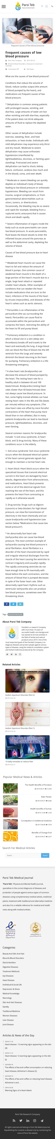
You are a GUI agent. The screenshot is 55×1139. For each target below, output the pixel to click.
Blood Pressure (15, 615)
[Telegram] (41, 1121)
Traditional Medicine (11, 1011)
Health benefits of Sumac (41, 809)
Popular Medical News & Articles (22, 776)
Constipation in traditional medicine (36, 821)
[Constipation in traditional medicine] (10, 824)
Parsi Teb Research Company (27, 1114)
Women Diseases (10, 1016)
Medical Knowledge (11, 993)
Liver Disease (8, 1020)
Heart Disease (8, 980)
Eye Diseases (8, 976)
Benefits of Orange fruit (42, 833)
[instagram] (35, 1121)
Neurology (7, 998)
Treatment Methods (11, 971)
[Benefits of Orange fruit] (10, 836)
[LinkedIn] (28, 1121)
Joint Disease (8, 1024)
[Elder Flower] (10, 800)
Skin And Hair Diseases (12, 1002)
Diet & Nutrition (9, 962)
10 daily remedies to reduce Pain (19, 761)
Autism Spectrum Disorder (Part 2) (20, 695)
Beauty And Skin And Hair (13, 954)
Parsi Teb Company (15, 60)
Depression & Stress (11, 989)
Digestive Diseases (10, 967)
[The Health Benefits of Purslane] (10, 788)
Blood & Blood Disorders (17, 64)
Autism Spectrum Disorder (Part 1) (20, 728)
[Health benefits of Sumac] (10, 812)
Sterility (6, 1007)
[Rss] (14, 1121)
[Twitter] (21, 1121)
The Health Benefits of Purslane (38, 785)
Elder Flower (46, 797)
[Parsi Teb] (24, 6)
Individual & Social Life (12, 985)
